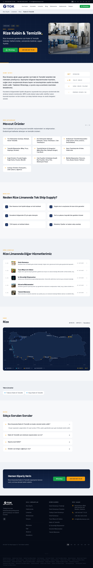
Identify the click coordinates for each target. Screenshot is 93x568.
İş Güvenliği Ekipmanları (56, 525)
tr (72, 1)
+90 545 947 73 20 (10, 1)
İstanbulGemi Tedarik (17, 558)
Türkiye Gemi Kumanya (56, 512)
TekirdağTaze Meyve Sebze (9, 565)
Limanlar (40, 6)
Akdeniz (28, 532)
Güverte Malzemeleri (55, 529)
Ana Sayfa (25, 6)
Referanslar (53, 6)
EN (71, 544)
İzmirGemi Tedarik (50, 558)
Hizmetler (33, 6)
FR (88, 544)
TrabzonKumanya (55, 559)
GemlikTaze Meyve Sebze (29, 561)
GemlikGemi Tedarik (17, 561)
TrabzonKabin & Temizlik (14, 393)
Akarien (46, 553)
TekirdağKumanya (69, 563)
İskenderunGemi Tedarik (8, 563)
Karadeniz (29, 535)
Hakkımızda (62, 6)
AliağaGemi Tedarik (50, 561)
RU (75, 544)
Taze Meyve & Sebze (55, 519)
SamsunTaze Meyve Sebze (43, 559)
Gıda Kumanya (53, 515)
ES (81, 544)
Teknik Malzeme (54, 532)
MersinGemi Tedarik (82, 558)
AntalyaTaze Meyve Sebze (58, 563)
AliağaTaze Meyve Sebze (62, 561)
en (75, 1)
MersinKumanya (72, 558)
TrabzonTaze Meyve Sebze (78, 559)
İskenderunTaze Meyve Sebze (23, 563)
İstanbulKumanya (7, 558)
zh (80, 1)
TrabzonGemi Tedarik (65, 559)
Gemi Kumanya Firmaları (56, 509)
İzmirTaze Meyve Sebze (61, 558)
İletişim (70, 6)
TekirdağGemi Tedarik (80, 563)
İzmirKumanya (40, 558)
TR (68, 544)
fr (89, 1)
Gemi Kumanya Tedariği (56, 506)
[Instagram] (4, 519)
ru (78, 1)
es (83, 1)
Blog (46, 6)
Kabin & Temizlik (54, 522)
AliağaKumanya (40, 561)
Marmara (29, 525)
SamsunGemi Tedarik (30, 559)
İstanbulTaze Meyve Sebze (30, 558)
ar (86, 1)
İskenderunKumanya (74, 561)
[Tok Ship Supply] (9, 6)
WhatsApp (86, 6)
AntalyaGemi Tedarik (45, 563)
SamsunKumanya (20, 559)
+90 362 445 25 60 (22, 1)
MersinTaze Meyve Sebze (9, 559)
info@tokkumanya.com (37, 1)
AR (85, 544)
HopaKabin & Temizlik (35, 393)
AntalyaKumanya (35, 563)
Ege (27, 528)
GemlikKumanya (7, 561)
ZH (78, 544)
